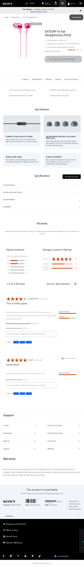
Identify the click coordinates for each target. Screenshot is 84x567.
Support (6, 449)
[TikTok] (39, 556)
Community (51, 441)
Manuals (6, 441)
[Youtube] (25, 556)
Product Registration (48, 3)
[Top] (80, 515)
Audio (6, 17)
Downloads (7, 433)
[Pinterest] (18, 556)
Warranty (50, 449)
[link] (72, 50)
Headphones (16, 17)
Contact (6, 425)
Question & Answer (54, 425)
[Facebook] (3, 556)
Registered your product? (41, 563)
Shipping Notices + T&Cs (38, 11)
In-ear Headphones (30, 17)
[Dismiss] (80, 10)
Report (29, 342)
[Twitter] (32, 556)
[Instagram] (10, 556)
